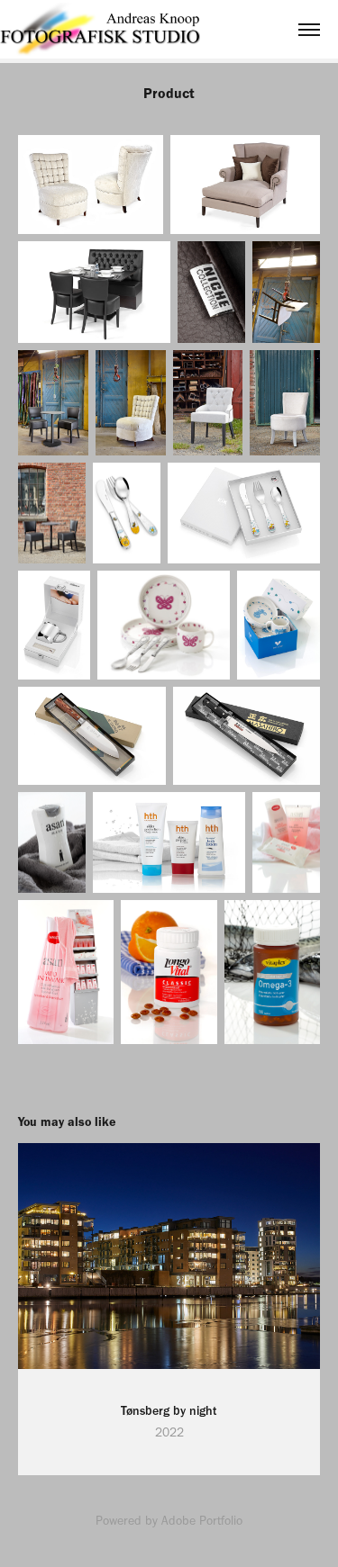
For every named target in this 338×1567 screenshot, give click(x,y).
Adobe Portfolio (201, 1520)
